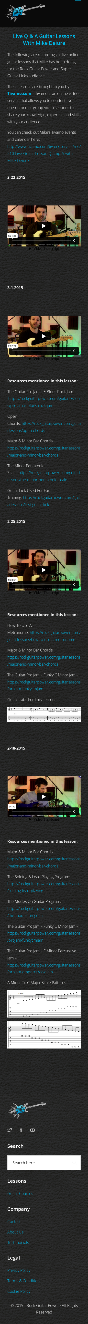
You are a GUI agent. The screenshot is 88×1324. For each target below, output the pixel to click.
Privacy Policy (18, 1270)
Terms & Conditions (24, 1280)
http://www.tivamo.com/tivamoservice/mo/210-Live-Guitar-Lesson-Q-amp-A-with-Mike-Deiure (44, 153)
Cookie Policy (18, 1291)
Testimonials (18, 1242)
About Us (15, 1232)
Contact (14, 1221)
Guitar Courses (20, 1193)
